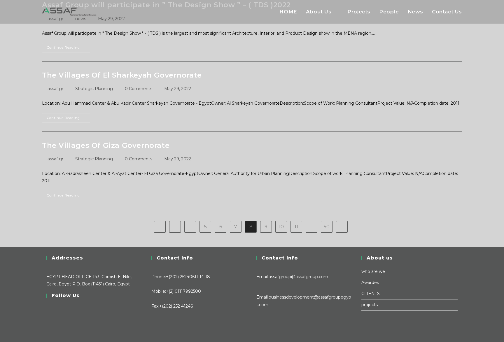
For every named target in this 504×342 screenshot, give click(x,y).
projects (369, 304)
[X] (48, 307)
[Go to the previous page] (160, 227)
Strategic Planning (94, 88)
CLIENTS (370, 293)
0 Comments (138, 88)
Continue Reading (68, 46)
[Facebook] (48, 314)
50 (327, 226)
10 (281, 226)
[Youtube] (48, 329)
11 (296, 226)
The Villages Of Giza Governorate (105, 145)
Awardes (370, 282)
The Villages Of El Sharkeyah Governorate (122, 75)
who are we (373, 271)
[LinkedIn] (48, 322)
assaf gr (55, 88)
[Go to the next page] (342, 227)
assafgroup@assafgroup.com (298, 276)
